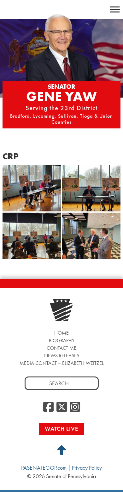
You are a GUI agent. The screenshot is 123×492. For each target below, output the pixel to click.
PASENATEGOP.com (44, 467)
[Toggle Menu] (115, 9)
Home (61, 333)
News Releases (61, 355)
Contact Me (61, 348)
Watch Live (61, 428)
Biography (61, 340)
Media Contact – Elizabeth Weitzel (62, 363)
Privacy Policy (87, 467)
